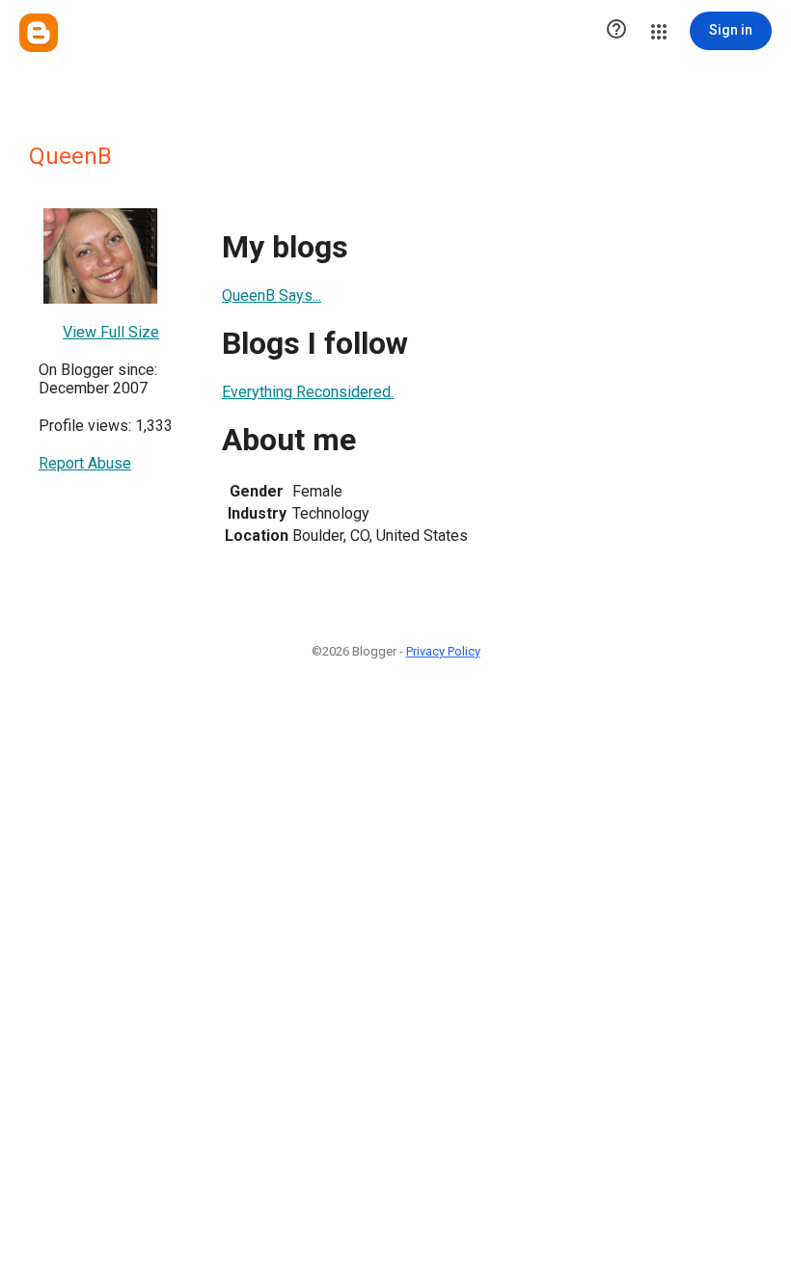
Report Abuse (85, 463)
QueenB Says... (271, 295)
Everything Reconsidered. (308, 392)
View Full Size (111, 332)
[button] (616, 31)
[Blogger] (38, 32)
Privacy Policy (443, 651)
